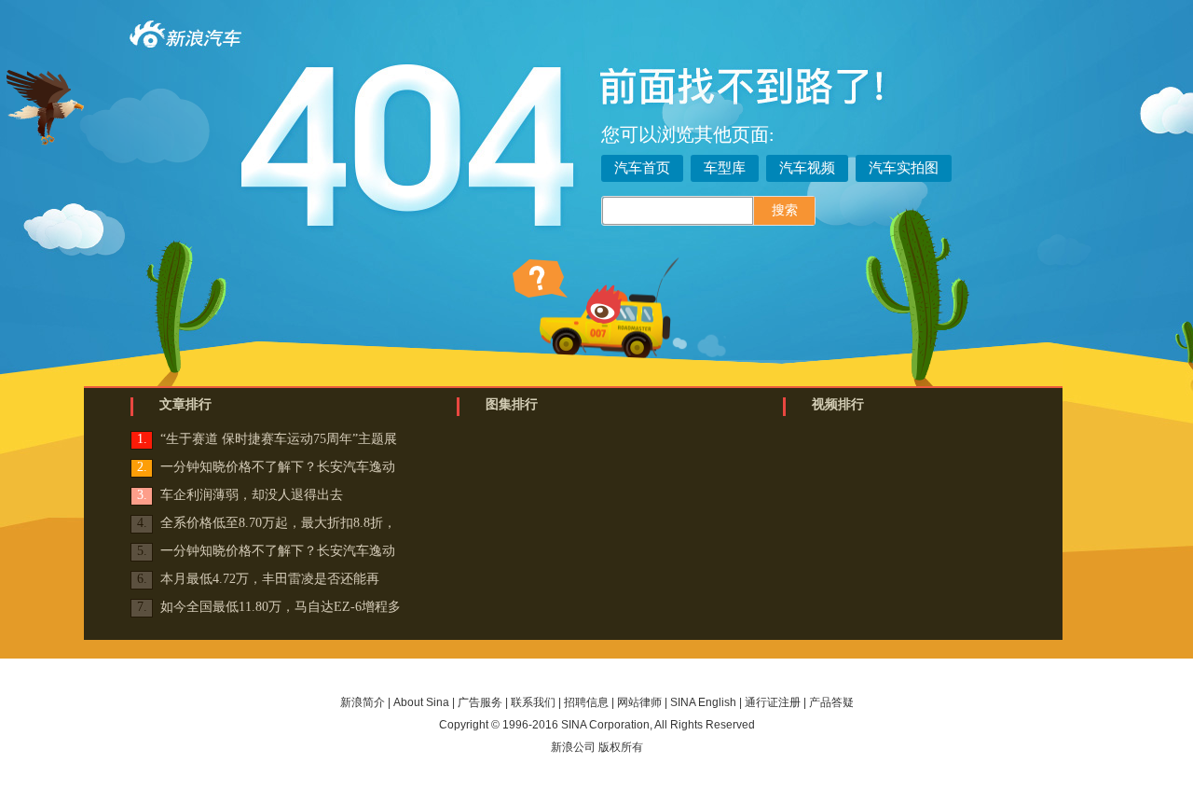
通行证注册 (773, 702)
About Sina (421, 702)
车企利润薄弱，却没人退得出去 (251, 495)
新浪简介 (362, 702)
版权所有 (620, 747)
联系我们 (533, 702)
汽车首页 (642, 167)
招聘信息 (586, 702)
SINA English (703, 702)
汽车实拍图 (904, 167)
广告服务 (480, 702)
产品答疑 (831, 702)
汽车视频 (807, 167)
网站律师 (639, 702)
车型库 (725, 167)
